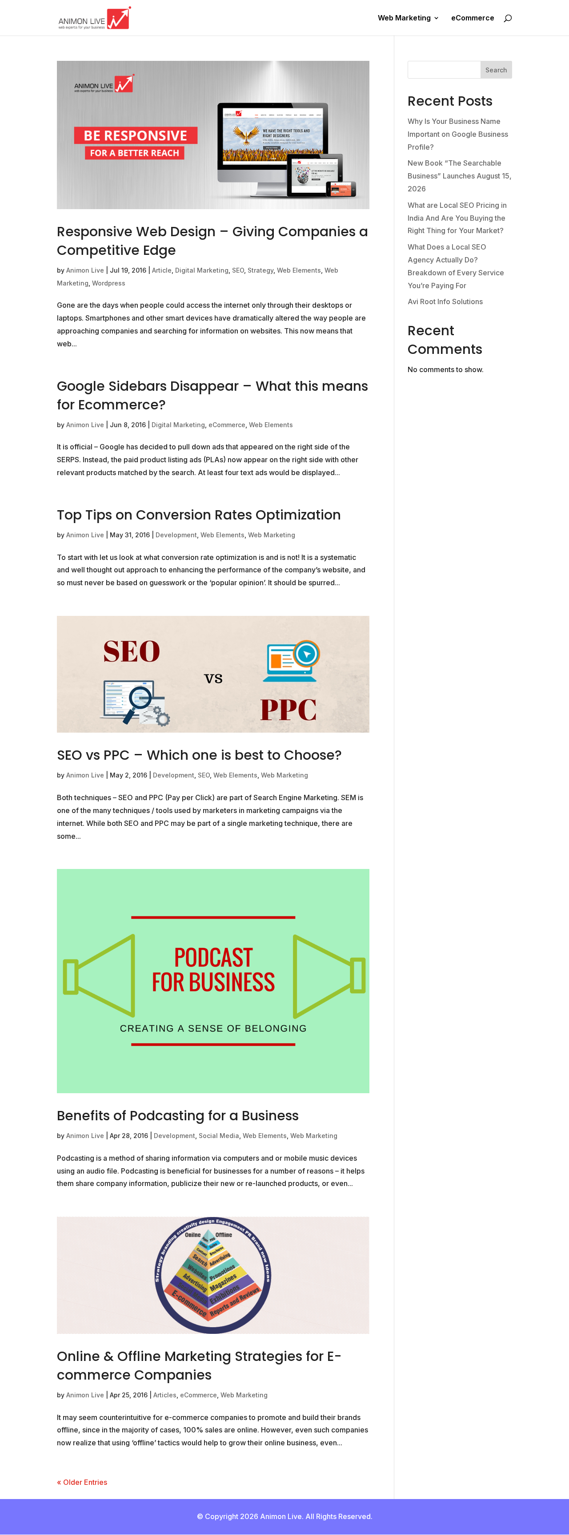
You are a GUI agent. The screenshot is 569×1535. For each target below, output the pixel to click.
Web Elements (299, 270)
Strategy (260, 270)
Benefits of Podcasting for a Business (178, 1115)
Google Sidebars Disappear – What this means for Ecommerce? (212, 395)
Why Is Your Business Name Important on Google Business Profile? (458, 134)
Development (176, 535)
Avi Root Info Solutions (445, 301)
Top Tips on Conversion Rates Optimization (199, 514)
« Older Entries (82, 1482)
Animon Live (85, 270)
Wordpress (108, 283)
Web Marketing (404, 18)
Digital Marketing (201, 270)
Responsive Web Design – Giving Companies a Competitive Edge (212, 241)
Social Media (219, 1135)
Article (162, 270)
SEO (238, 270)
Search (496, 70)
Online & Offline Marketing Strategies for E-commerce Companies (199, 1365)
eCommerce (472, 18)
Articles (164, 1395)
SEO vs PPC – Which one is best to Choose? (199, 755)
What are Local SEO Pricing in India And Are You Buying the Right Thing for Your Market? (457, 218)
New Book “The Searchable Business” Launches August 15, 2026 (460, 176)
